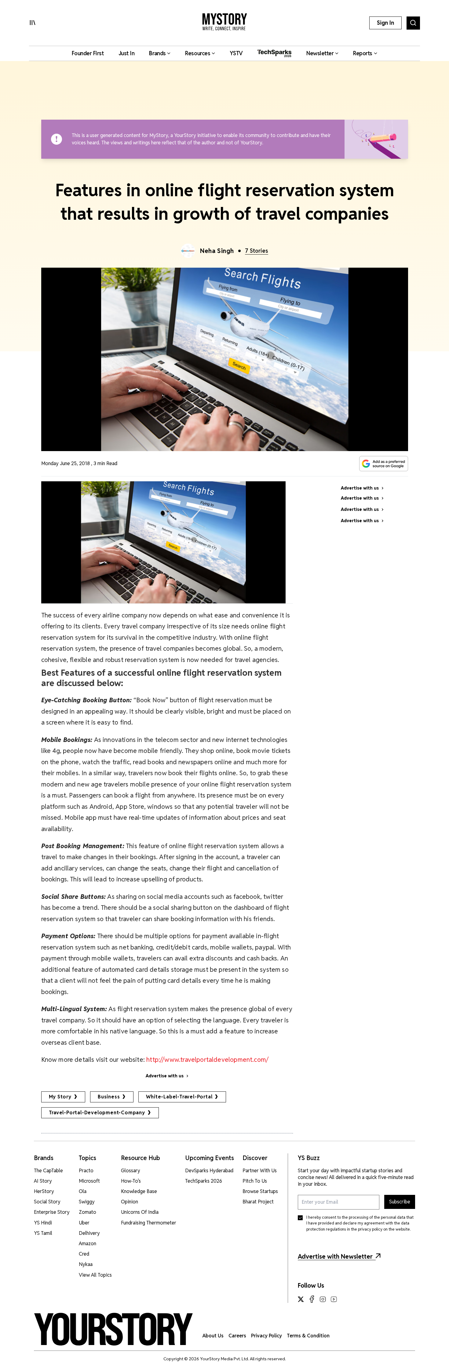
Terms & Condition (308, 1336)
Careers (237, 1336)
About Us (213, 1336)
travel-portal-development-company (97, 1112)
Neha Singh (217, 251)
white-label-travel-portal (179, 1097)
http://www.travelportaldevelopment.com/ (207, 1059)
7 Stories (256, 250)
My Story (60, 1097)
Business (109, 1097)
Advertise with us (165, 1076)
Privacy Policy (266, 1336)
